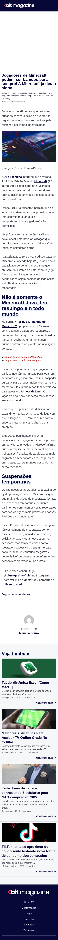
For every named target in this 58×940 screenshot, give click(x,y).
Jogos (29, 913)
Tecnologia (29, 930)
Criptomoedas (29, 908)
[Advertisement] (29, 41)
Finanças (29, 925)
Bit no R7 (29, 902)
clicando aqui (13, 584)
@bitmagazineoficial (17, 575)
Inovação (29, 919)
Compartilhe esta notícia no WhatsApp (22, 357)
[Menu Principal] (53, 5)
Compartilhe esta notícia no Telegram (21, 360)
